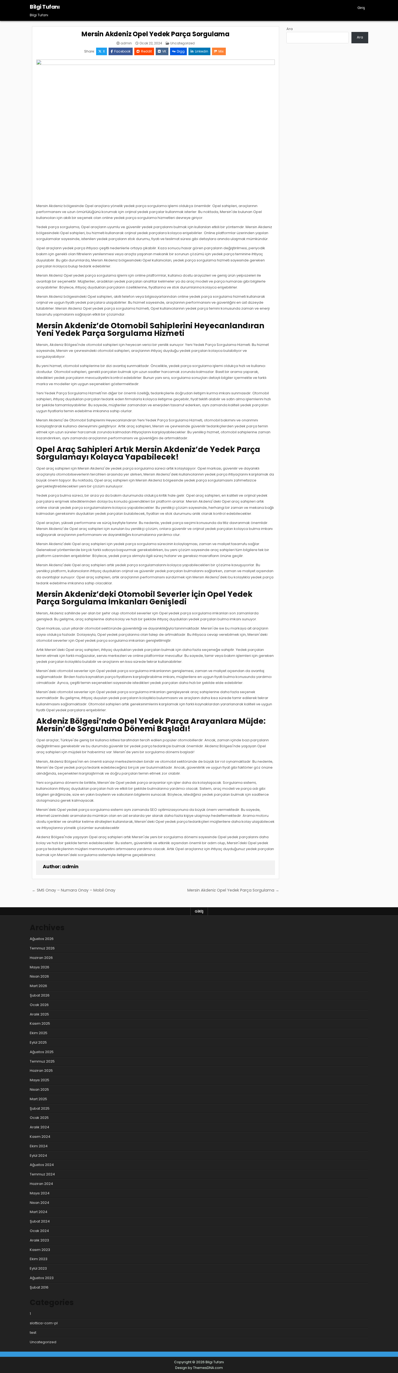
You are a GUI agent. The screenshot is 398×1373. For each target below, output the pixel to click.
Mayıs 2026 (39, 967)
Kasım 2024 (40, 1136)
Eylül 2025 (38, 1042)
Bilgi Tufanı (45, 7)
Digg (181, 51)
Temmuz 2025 (42, 1061)
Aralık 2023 (39, 1240)
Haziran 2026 (41, 957)
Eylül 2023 (38, 1268)
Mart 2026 (38, 985)
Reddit (146, 51)
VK (164, 51)
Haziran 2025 (41, 1070)
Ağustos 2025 (42, 1051)
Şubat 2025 (40, 1108)
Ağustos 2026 (42, 938)
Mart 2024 (38, 1211)
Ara (289, 28)
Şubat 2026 (40, 995)
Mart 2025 (38, 1099)
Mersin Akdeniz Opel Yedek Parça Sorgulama (155, 34)
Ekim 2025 (38, 1033)
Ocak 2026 (39, 1004)
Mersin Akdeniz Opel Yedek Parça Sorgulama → (233, 890)
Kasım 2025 (40, 1023)
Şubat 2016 (39, 1287)
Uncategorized (182, 43)
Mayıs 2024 (40, 1193)
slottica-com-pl (44, 1323)
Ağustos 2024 (42, 1164)
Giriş (361, 7)
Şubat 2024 (40, 1221)
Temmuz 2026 (42, 948)
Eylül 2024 (38, 1155)
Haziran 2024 (41, 1183)
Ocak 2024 (39, 1230)
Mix (221, 51)
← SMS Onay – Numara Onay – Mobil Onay (73, 890)
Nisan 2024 (39, 1202)
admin (126, 43)
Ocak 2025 (39, 1117)
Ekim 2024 (39, 1146)
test (33, 1332)
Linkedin (201, 51)
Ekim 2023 (38, 1258)
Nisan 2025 (39, 1089)
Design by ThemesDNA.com (199, 1367)
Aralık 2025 (39, 1014)
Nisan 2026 (39, 976)
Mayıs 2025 (39, 1080)
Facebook (122, 51)
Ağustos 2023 (42, 1277)
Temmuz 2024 (42, 1174)
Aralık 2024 (39, 1127)
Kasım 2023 (40, 1249)
